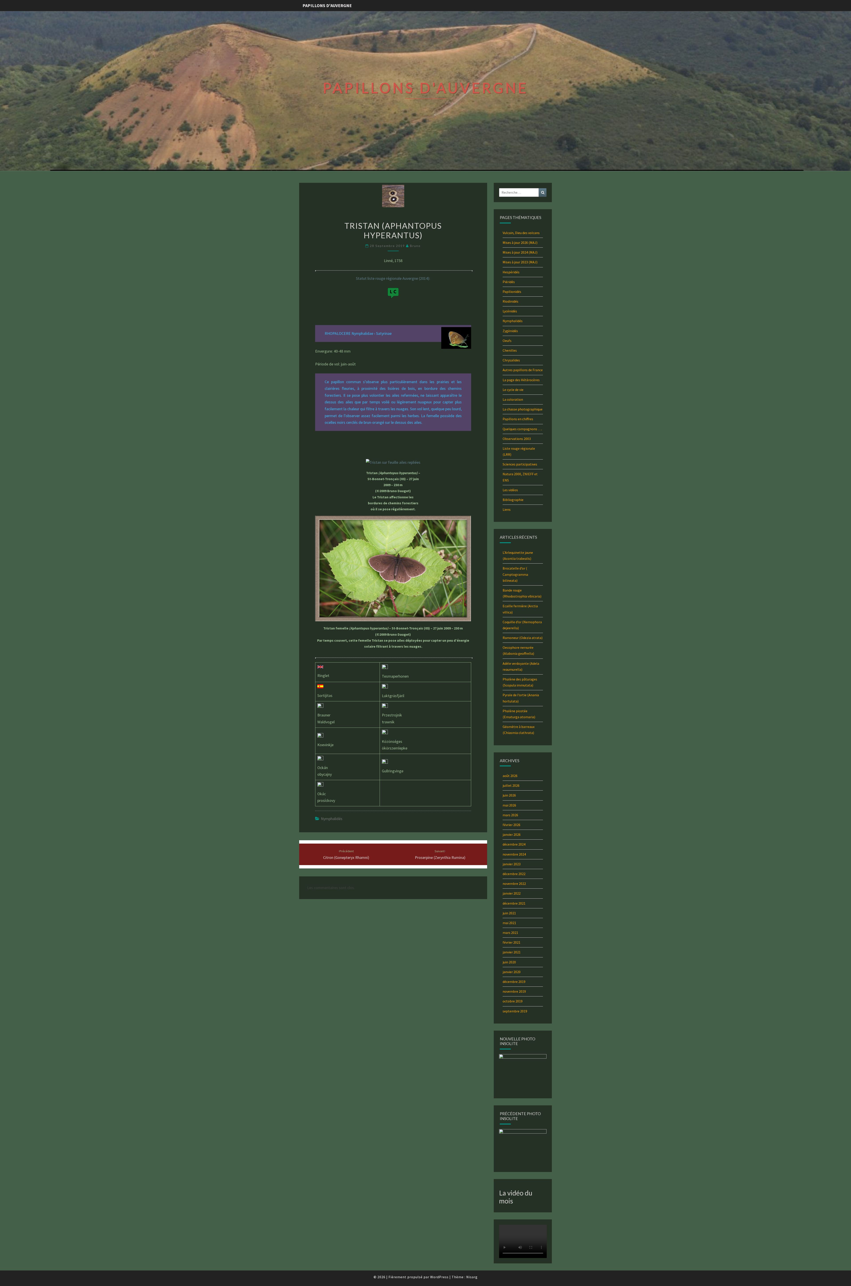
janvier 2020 (512, 972)
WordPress (439, 1277)
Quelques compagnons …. (522, 429)
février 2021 (511, 942)
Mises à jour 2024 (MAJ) (520, 252)
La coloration (513, 399)
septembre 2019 (515, 1011)
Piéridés (509, 282)
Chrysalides (511, 360)
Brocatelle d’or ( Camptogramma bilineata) (515, 574)
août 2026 (510, 775)
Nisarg (472, 1277)
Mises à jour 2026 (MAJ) (520, 242)
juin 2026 (509, 795)
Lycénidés (510, 311)
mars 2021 (510, 932)
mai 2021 (509, 923)
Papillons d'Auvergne (327, 5)
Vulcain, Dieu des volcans (521, 233)
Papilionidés (512, 291)
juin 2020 (509, 962)
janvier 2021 (512, 952)
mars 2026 (510, 815)
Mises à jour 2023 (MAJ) (520, 262)
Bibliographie (513, 499)
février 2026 (511, 824)
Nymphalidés (331, 818)
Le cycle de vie (513, 389)
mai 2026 (509, 805)
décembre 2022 (514, 874)
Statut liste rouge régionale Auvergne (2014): (393, 278)
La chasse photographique (523, 409)
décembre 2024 (514, 844)
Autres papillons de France (523, 370)
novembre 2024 (514, 854)
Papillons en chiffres (518, 419)
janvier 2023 (512, 864)
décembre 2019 (514, 981)
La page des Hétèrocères (521, 380)
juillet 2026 (511, 785)
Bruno (415, 246)
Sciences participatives (520, 464)
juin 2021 (509, 913)
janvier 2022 (512, 893)
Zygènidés (510, 331)
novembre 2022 (514, 883)
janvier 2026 (512, 834)
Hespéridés (511, 272)
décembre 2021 (514, 903)
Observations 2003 (517, 438)
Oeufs (507, 340)
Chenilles (510, 350)
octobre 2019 (513, 1001)
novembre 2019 (514, 991)
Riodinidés (510, 301)
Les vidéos (510, 490)
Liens (507, 509)
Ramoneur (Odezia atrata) (523, 637)
